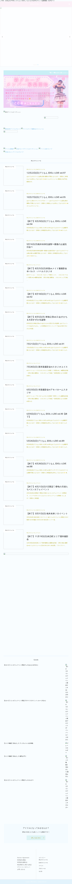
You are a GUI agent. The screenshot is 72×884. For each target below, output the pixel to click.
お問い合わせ (21, 869)
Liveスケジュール (43, 862)
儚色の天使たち (36, 4)
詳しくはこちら (36, 838)
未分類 (40, 871)
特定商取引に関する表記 (24, 864)
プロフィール (42, 868)
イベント (41, 865)
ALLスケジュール (36, 160)
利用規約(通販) (21, 860)
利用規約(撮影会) (22, 862)
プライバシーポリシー (23, 867)
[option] (36, 37)
